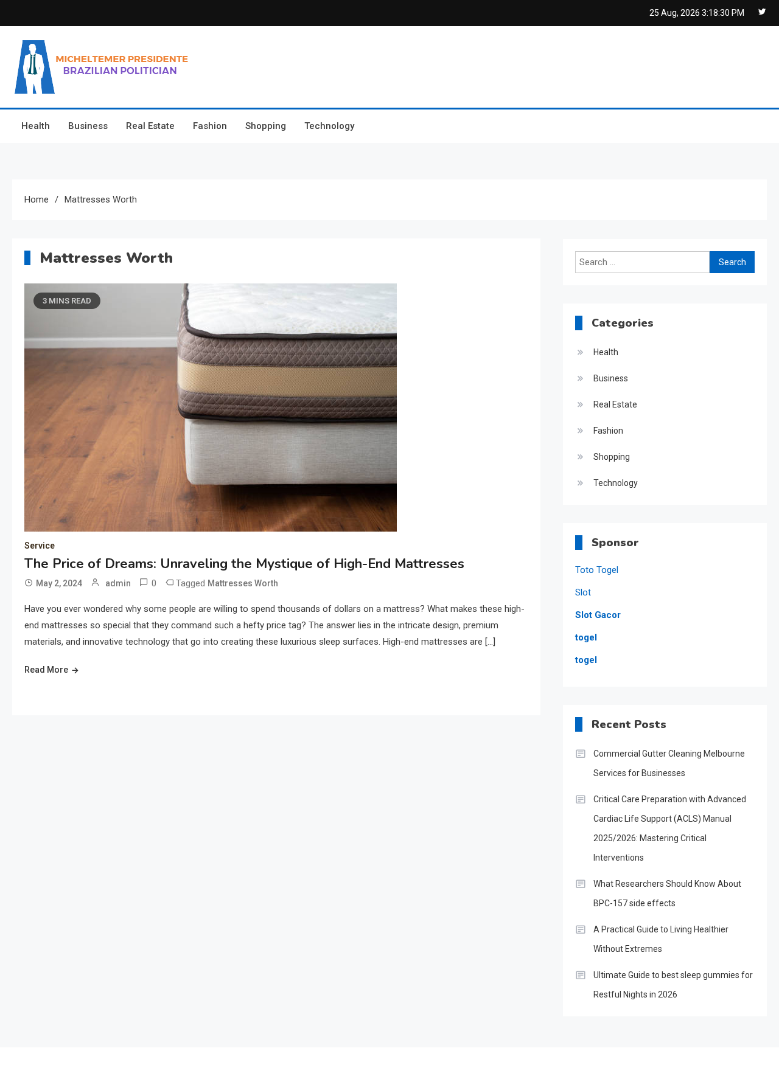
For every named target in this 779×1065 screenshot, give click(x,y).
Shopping (265, 125)
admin (118, 583)
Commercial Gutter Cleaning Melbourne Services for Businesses (669, 763)
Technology (329, 125)
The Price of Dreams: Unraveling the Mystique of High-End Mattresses (244, 564)
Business (88, 125)
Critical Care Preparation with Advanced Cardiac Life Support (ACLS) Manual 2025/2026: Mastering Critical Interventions (669, 828)
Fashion (210, 125)
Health (35, 125)
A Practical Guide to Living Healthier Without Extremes (660, 939)
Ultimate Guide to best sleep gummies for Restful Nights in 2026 (673, 984)
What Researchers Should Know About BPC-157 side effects (667, 893)
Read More (46, 670)
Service (39, 545)
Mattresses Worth (243, 583)
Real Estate (150, 125)
